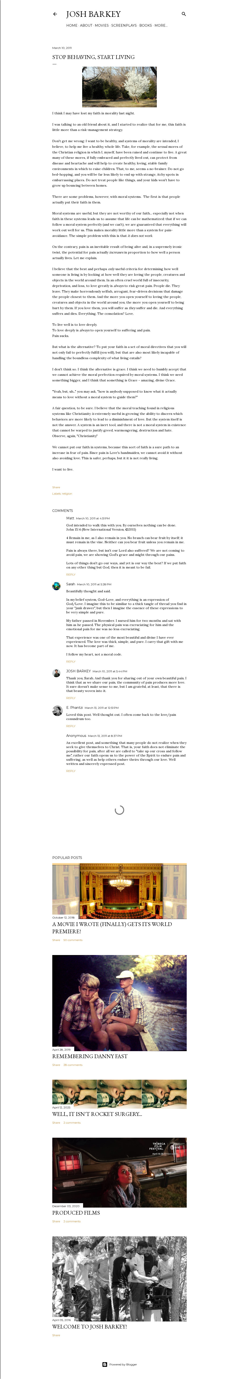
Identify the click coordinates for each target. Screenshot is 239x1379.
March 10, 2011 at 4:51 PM (93, 518)
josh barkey (93, 13)
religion (67, 493)
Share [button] (56, 487)
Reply (70, 574)
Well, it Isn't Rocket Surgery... (97, 1114)
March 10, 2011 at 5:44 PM (110, 671)
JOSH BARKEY (78, 671)
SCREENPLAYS (124, 25)
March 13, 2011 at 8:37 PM (105, 736)
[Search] (184, 13)
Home (71, 25)
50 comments (72, 940)
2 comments (72, 1122)
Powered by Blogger (123, 1364)
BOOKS (145, 25)
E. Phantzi (74, 708)
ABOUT (86, 25)
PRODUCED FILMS (76, 1212)
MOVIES (102, 25)
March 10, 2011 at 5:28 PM (94, 584)
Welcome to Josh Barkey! (89, 1326)
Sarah (70, 584)
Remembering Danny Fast (90, 1056)
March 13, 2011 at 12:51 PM (102, 707)
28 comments (72, 1065)
